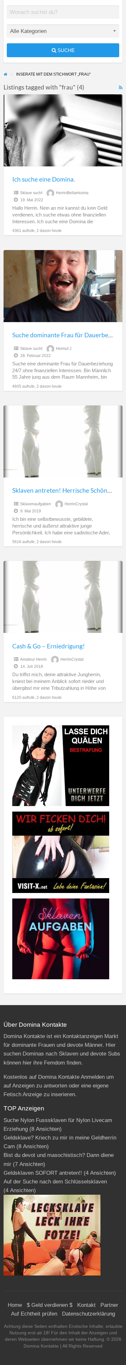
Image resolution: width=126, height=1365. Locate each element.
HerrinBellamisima (72, 193)
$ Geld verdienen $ (49, 1305)
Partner (109, 1305)
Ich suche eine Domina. (43, 179)
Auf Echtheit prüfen (34, 1314)
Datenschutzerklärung (88, 1314)
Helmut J (63, 348)
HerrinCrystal (76, 504)
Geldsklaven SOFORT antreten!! (43, 1173)
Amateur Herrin (33, 659)
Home (15, 1305)
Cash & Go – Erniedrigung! (48, 646)
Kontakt (86, 1305)
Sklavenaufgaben (35, 504)
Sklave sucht (31, 193)
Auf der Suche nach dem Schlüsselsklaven (55, 1182)
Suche (65, 50)
